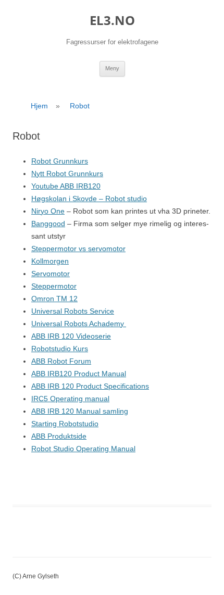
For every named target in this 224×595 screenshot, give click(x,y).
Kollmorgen (50, 261)
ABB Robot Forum (61, 361)
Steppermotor (54, 286)
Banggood (48, 223)
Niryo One (48, 211)
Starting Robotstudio (64, 423)
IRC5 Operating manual (70, 398)
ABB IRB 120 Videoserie (71, 336)
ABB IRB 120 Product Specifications (90, 386)
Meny (112, 68)
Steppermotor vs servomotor (78, 248)
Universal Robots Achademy (78, 323)
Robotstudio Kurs (59, 348)
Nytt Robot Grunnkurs (67, 173)
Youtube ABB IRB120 (66, 186)
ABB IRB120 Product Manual (78, 373)
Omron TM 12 (54, 298)
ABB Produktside (58, 436)
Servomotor (50, 273)
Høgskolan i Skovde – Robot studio (89, 198)
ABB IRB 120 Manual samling (79, 411)
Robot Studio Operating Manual (83, 448)
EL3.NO (112, 21)
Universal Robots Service (72, 311)
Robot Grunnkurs (59, 161)
